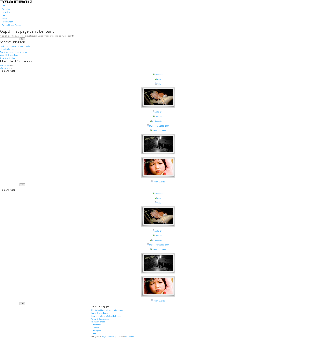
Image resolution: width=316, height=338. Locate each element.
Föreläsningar (7, 22)
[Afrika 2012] (158, 84)
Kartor (4, 18)
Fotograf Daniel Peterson (12, 25)
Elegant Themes (108, 336)
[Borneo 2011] (158, 107)
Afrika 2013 (4, 68)
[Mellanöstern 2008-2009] (158, 126)
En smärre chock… (7, 58)
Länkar (4, 15)
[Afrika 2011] (158, 112)
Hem (4, 6)
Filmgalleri (6, 12)
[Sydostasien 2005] (158, 177)
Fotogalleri (6, 9)
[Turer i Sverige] (158, 182)
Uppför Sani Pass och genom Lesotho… (16, 46)
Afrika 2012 (4, 65)
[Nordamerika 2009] (158, 121)
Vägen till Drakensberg (9, 55)
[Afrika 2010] (158, 116)
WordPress (129, 336)
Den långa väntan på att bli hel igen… (15, 52)
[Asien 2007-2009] (158, 130)
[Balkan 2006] (158, 154)
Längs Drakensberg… (8, 49)
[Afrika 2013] (158, 74)
